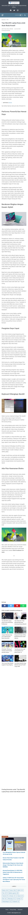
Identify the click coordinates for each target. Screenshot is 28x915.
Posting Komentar (6, 30)
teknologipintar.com (16, 912)
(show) (10, 102)
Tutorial (5, 895)
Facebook (16, 901)
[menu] (2, 15)
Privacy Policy (13, 909)
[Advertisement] (14, 586)
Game (13, 890)
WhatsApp (11, 898)
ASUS (20, 890)
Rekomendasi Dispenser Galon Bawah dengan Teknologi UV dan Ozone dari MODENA (13, 865)
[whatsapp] (23, 605)
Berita (5, 890)
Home (7, 909)
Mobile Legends (13, 893)
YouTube (19, 898)
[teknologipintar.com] (14, 3)
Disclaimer (20, 909)
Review (13, 895)
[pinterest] (17, 605)
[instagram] (17, 10)
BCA (4, 898)
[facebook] (10, 10)
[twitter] (14, 10)
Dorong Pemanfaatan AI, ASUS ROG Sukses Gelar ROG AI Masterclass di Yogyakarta (12, 872)
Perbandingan (6, 901)
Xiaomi (20, 895)
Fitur (4, 893)
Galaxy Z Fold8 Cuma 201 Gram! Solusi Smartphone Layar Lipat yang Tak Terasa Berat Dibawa (14, 879)
